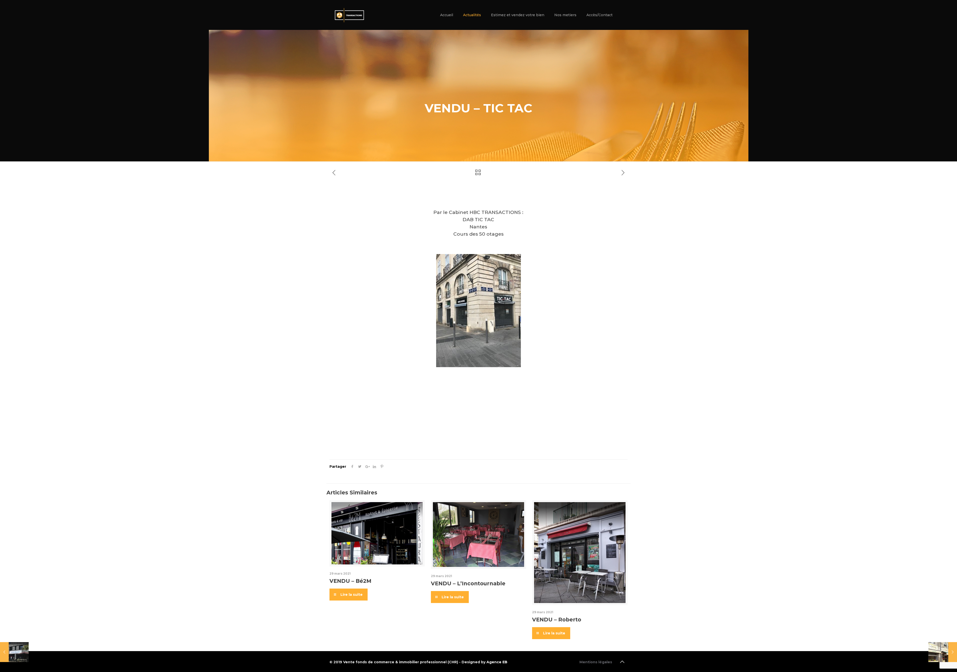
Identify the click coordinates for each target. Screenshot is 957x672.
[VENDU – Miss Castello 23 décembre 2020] (14, 652)
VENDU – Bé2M (350, 581)
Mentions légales (595, 662)
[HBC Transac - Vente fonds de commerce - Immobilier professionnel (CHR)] (349, 15)
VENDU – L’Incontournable (468, 583)
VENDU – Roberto (556, 619)
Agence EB (496, 662)
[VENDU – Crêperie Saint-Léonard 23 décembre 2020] (942, 652)
